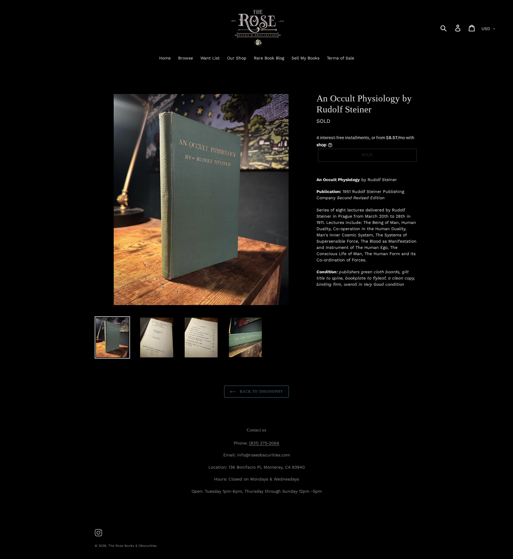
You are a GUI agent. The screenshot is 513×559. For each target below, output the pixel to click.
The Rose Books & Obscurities (132, 546)
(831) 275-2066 (264, 443)
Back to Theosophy (261, 392)
